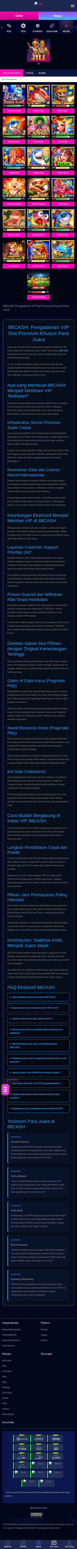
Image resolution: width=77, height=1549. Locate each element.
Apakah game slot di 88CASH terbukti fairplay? (36, 1072)
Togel (23, 31)
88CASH (63, 350)
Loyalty (44, 1335)
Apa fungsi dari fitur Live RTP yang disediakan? (36, 1083)
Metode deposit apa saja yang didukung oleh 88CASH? (33, 1046)
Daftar (19, 16)
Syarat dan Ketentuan (11, 1340)
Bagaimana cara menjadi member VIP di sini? (35, 1008)
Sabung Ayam (8, 1414)
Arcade (66, 31)
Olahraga (38, 31)
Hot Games (6, 1360)
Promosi (44, 1329)
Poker (4, 1403)
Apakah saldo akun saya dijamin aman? (32, 1018)
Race (9, 31)
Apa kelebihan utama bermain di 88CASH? (34, 997)
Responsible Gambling (11, 1329)
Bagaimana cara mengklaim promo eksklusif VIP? (37, 1108)
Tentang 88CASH (9, 1335)
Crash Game (52, 31)
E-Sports (5, 1408)
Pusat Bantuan (8, 1345)
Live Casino (7, 1371)
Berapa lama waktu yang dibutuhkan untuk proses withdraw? (36, 1031)
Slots (4, 1366)
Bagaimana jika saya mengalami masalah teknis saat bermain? (38, 1060)
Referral (44, 1340)
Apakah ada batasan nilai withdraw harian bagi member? (34, 1096)
